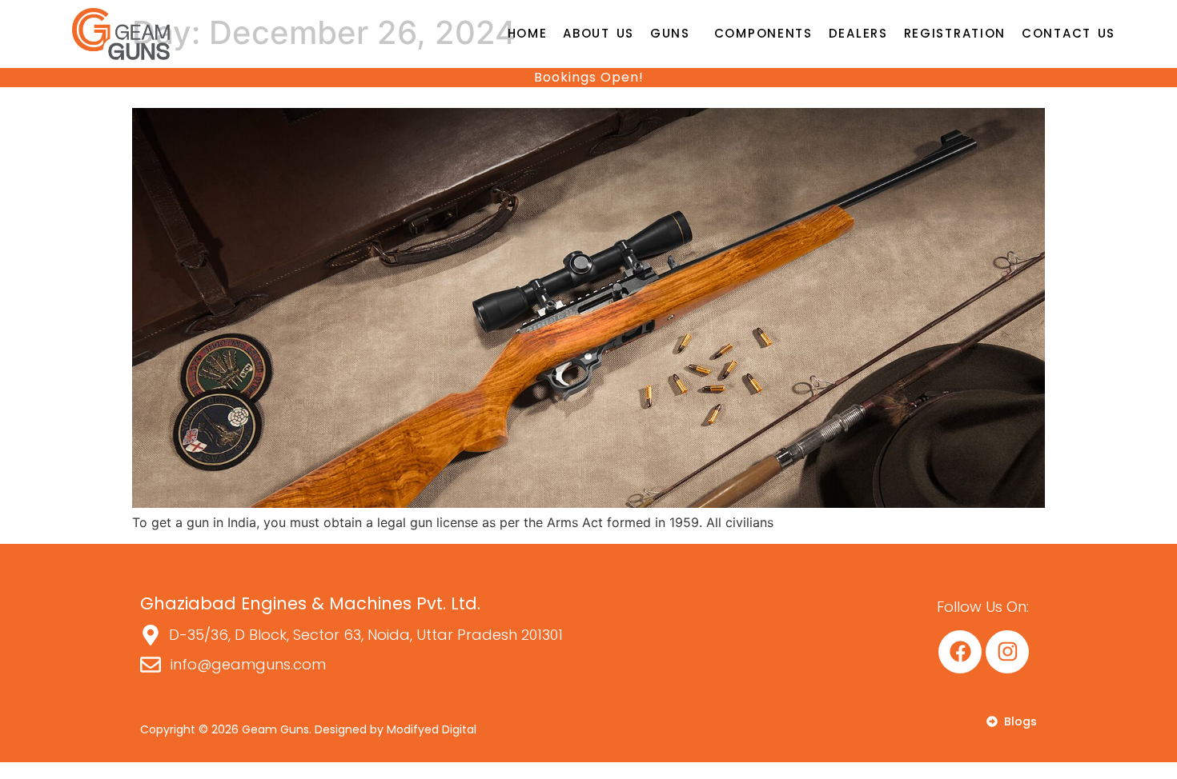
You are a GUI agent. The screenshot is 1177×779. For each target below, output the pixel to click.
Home (528, 33)
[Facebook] (960, 651)
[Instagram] (1007, 651)
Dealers (858, 33)
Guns (670, 33)
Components (763, 33)
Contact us (1068, 33)
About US (598, 33)
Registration (955, 33)
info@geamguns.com (248, 664)
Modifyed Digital (431, 729)
